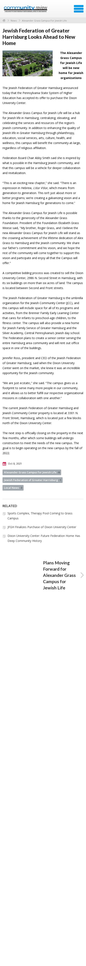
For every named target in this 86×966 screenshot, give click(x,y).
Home (4, 20)
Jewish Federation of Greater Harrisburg (32, 480)
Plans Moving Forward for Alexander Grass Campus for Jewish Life (59, 575)
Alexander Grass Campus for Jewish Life (32, 472)
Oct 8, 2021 (14, 463)
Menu (78, 9)
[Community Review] (26, 10)
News (14, 20)
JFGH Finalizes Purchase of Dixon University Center (42, 527)
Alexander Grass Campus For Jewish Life (44, 20)
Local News (13, 488)
